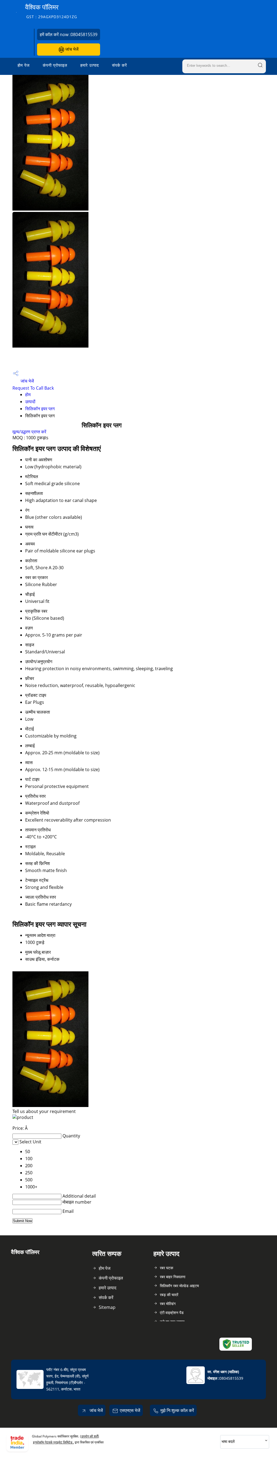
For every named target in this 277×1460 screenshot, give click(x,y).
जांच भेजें (71, 49)
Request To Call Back (33, 388)
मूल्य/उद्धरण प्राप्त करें (29, 432)
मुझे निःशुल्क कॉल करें (177, 1410)
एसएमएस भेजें (130, 1410)
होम (28, 394)
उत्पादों (30, 402)
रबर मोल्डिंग (168, 1303)
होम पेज (24, 65)
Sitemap (107, 1307)
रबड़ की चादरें (169, 1294)
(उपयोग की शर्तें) (89, 1436)
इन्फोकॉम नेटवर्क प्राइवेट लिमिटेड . (53, 1442)
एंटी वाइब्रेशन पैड (172, 1312)
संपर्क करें (119, 65)
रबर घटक (166, 1267)
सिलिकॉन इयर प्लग (40, 409)
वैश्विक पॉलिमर (51, 11)
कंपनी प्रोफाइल (55, 65)
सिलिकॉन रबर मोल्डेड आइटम (179, 1285)
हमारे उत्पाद (89, 65)
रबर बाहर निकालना (172, 1276)
